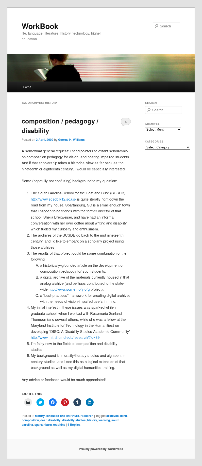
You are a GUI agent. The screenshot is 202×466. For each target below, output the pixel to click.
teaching (59, 424)
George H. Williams (71, 139)
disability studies (74, 420)
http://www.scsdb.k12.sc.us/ (53, 199)
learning (104, 420)
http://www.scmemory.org (69, 289)
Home (27, 86)
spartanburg (43, 424)
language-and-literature (62, 415)
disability (54, 420)
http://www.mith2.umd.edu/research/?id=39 (65, 337)
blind (123, 415)
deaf (43, 420)
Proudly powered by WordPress (101, 448)
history (40, 415)
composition (30, 420)
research (87, 415)
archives (112, 415)
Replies (74, 424)
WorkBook (40, 25)
